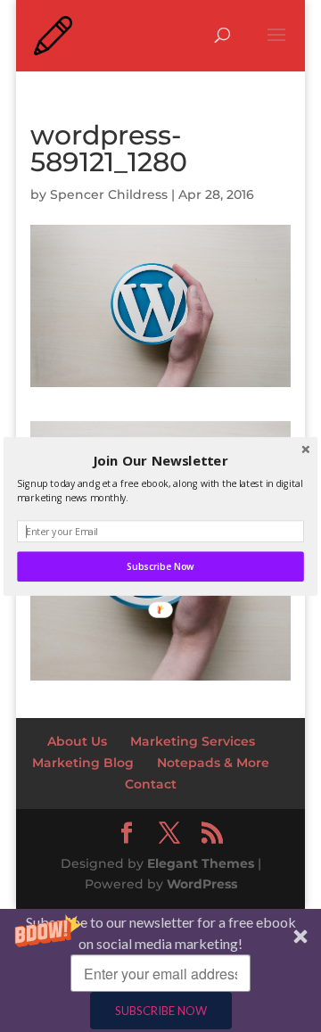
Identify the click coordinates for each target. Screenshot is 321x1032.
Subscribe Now (160, 566)
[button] (160, 460)
